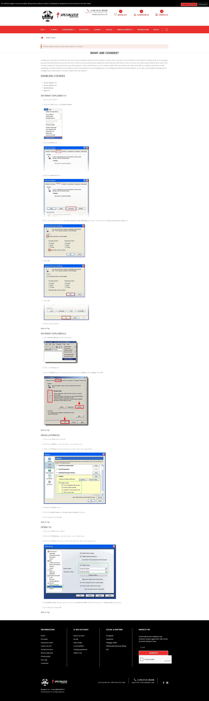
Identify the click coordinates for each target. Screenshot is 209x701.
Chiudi (194, 4)
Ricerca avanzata (47, 653)
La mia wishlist (78, 646)
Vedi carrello (77, 643)
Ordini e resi (77, 653)
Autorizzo (186, 4)
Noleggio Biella (111, 643)
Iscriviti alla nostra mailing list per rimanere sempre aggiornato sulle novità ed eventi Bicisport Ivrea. (153, 638)
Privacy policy (45, 656)
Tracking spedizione (80, 649)
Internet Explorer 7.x (50, 83)
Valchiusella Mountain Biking (116, 646)
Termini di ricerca (47, 649)
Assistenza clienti (47, 643)
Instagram (110, 636)
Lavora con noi (46, 646)
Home (42, 37)
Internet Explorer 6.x (50, 85)
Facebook (109, 639)
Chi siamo (44, 639)
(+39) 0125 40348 (99, 10)
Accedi (75, 639)
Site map (44, 660)
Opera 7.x (47, 90)
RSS (107, 649)
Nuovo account (78, 636)
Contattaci (44, 663)
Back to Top (45, 328)
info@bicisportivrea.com (99, 14)
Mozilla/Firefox (48, 88)
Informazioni (202, 4)
